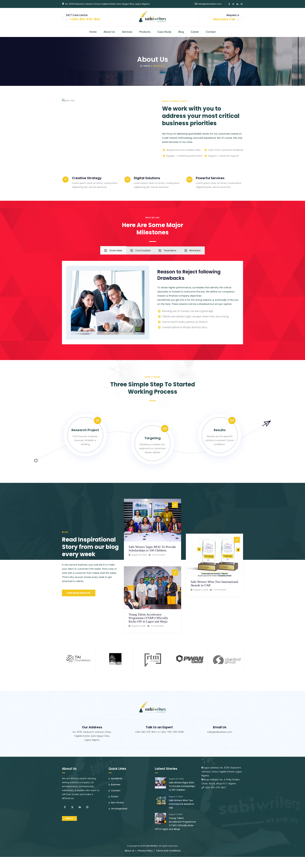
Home (93, 31)
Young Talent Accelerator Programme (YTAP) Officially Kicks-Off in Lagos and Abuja (148, 618)
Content (115, 790)
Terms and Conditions (168, 850)
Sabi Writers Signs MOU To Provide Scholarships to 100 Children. (152, 548)
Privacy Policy (145, 850)
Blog (181, 31)
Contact (211, 31)
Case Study (164, 31)
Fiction (114, 796)
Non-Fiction (117, 802)
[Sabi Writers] (152, 16)
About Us (109, 31)
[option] (78, 658)
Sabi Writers (152, 845)
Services (127, 31)
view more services (78, 593)
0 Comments (158, 554)
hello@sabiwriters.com (210, 3)
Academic (116, 778)
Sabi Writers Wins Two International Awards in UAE (181, 804)
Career (195, 31)
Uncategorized (119, 808)
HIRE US (69, 818)
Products (144, 31)
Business (115, 784)
